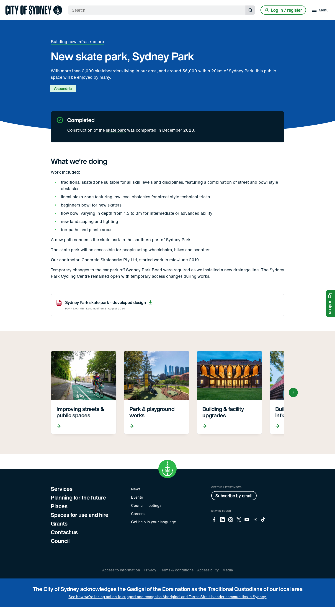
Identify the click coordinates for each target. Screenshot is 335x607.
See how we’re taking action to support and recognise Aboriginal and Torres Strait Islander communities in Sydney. (168, 596)
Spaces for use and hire (79, 515)
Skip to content (11, 4)
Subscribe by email (234, 496)
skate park (116, 130)
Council (60, 541)
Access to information (121, 570)
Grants (59, 523)
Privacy (150, 570)
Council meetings (146, 505)
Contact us (64, 532)
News (135, 489)
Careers (137, 513)
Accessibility (208, 570)
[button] (330, 303)
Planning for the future (78, 497)
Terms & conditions (176, 570)
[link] (33, 10)
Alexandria (63, 88)
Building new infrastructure (77, 41)
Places (59, 506)
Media (227, 570)
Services (61, 489)
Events (137, 497)
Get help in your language (153, 522)
